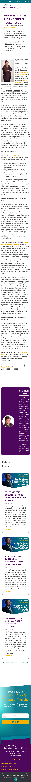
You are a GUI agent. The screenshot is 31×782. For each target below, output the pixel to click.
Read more (8, 530)
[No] (29, 777)
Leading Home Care (18, 155)
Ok (16, 779)
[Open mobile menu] (29, 6)
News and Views (9, 28)
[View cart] (10, 1)
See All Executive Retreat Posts (15, 662)
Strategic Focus (6, 367)
